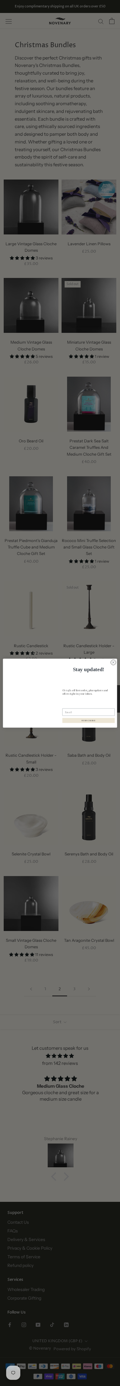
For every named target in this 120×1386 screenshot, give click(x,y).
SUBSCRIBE (89, 720)
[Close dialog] (113, 662)
